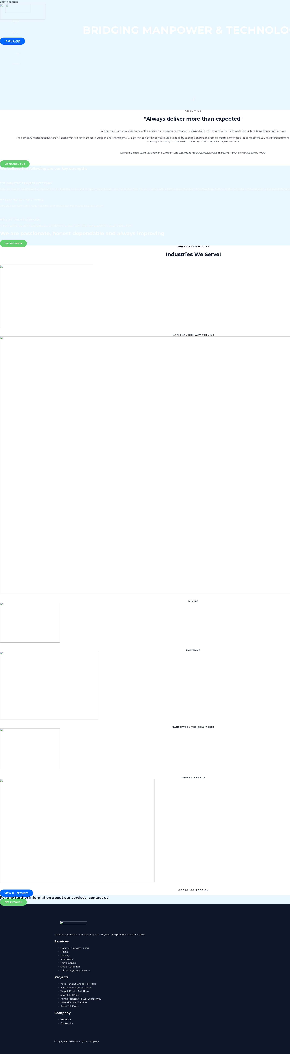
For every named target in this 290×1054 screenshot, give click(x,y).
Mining (64, 951)
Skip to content (9, 1)
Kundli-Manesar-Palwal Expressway (80, 998)
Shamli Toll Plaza (69, 995)
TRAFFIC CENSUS (193, 777)
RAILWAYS (193, 650)
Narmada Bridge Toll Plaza (75, 987)
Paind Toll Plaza (69, 1006)
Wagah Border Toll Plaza (74, 991)
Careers (15, 63)
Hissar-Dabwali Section (73, 1002)
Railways (65, 955)
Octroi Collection (70, 966)
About (15, 32)
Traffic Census (68, 962)
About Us (65, 1019)
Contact (16, 53)
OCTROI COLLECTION (193, 890)
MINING (193, 601)
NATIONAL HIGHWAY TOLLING (193, 335)
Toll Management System (75, 970)
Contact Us (66, 1023)
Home (15, 21)
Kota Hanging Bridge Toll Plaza (78, 983)
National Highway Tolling (74, 948)
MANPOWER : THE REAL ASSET (193, 727)
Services (16, 42)
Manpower (66, 959)
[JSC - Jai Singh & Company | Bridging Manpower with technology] (18, 12)
